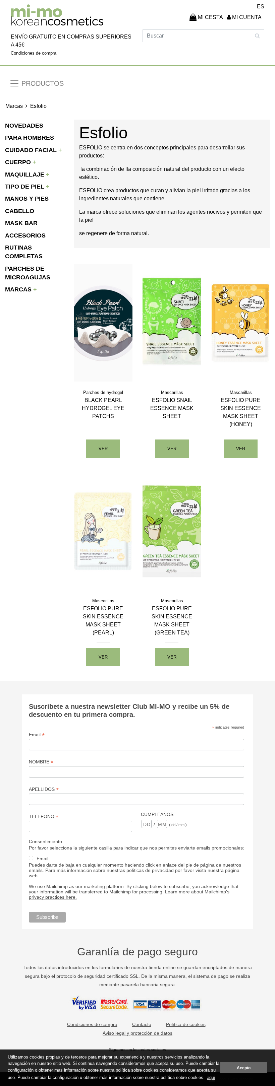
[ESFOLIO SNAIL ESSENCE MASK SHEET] (172, 322)
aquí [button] (211, 1077)
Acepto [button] (244, 1068)
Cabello (19, 211)
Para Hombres (29, 137)
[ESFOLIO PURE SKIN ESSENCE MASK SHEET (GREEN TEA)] (172, 531)
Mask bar (21, 223)
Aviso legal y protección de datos (137, 1033)
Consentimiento (45, 841)
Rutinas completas (24, 252)
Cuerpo (19, 162)
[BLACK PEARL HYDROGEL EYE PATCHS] (103, 322)
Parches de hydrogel (103, 392)
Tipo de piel (25, 186)
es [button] (260, 6)
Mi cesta (210, 17)
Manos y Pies (27, 198)
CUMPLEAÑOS (157, 814)
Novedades (24, 125)
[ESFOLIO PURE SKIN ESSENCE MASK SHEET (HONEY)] (240, 322)
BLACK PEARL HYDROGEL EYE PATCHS (103, 408)
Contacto (141, 1024)
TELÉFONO (43, 816)
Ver (103, 448)
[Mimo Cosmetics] (57, 15)
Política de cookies (186, 1024)
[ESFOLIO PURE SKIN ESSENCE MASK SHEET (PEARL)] (103, 531)
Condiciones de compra (33, 53)
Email (37, 735)
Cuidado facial (31, 150)
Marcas (14, 106)
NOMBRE (41, 762)
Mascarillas (172, 392)
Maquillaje (25, 174)
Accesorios (25, 235)
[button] (245, 17)
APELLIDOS (44, 789)
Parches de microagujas (27, 273)
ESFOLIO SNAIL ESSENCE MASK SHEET (172, 408)
